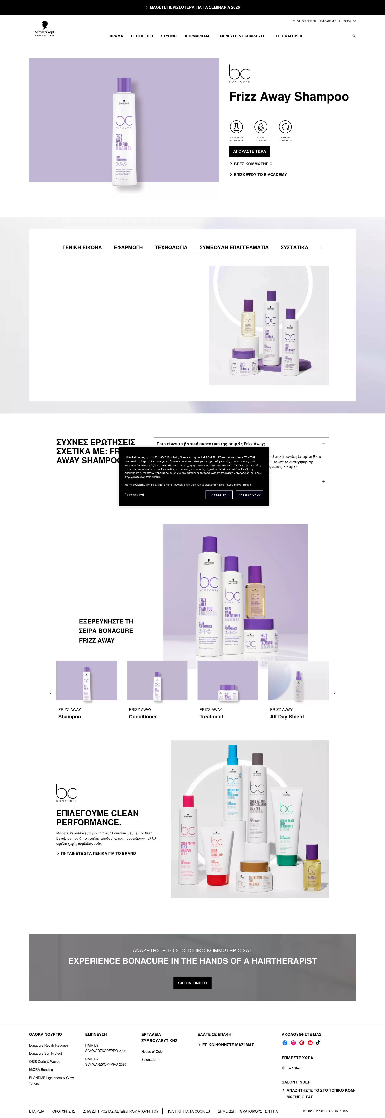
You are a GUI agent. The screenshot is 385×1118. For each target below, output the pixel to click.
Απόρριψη (219, 495)
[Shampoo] (86, 692)
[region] (194, 476)
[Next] (335, 692)
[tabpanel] (192, 322)
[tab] (82, 247)
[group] (192, 692)
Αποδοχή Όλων (250, 495)
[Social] (285, 1043)
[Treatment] (228, 692)
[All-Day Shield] (298, 692)
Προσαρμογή (134, 494)
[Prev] (50, 692)
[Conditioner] (157, 692)
